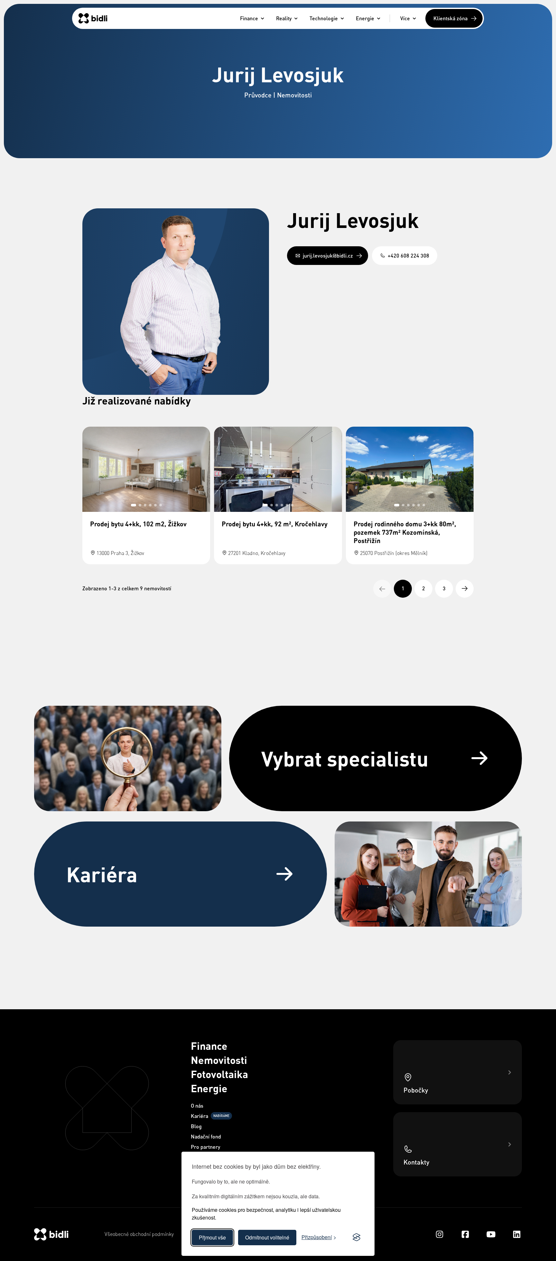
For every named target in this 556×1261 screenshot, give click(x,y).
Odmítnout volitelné (267, 1237)
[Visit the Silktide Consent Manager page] (356, 1237)
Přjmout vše (212, 1237)
